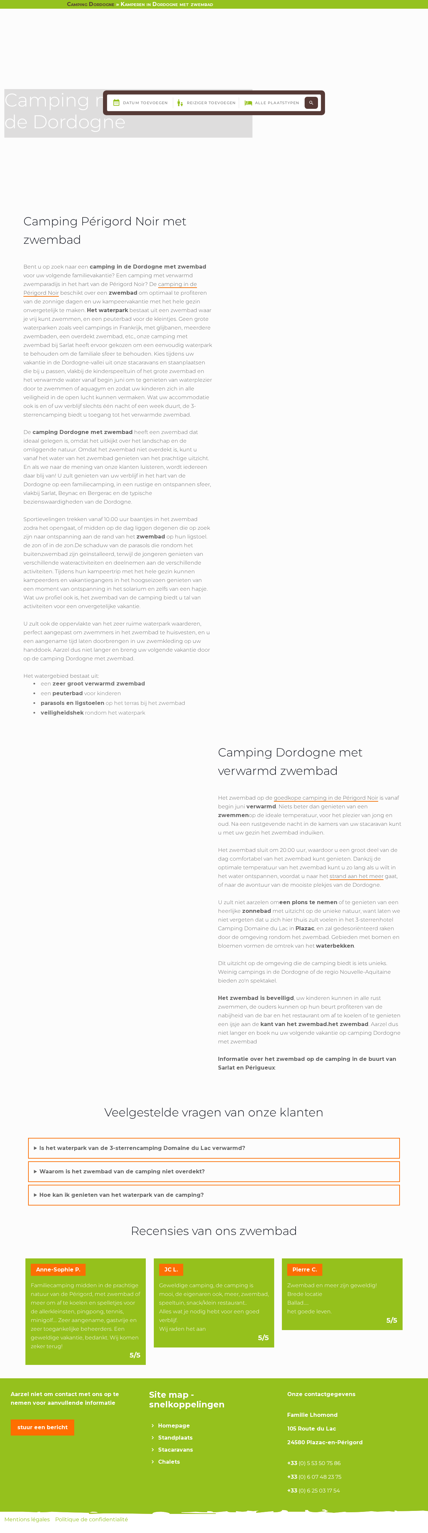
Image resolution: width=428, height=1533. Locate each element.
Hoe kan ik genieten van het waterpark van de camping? (121, 1195)
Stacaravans (175, 1450)
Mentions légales (27, 1519)
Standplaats (175, 1438)
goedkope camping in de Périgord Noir (326, 798)
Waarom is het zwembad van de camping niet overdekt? (122, 1171)
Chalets (169, 1462)
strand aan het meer (357, 876)
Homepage (174, 1425)
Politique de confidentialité (91, 1519)
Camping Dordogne (90, 4)
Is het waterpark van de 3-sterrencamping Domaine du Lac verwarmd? (142, 1148)
